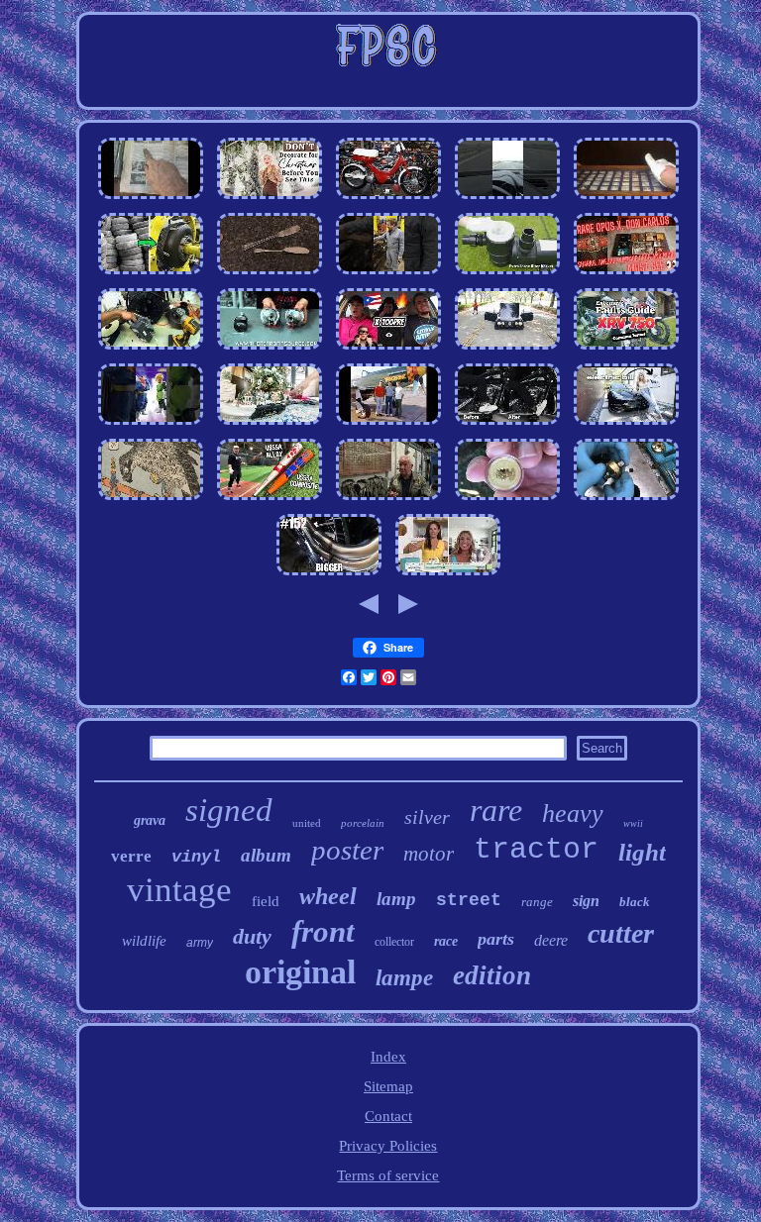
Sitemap (388, 1086)
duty (252, 936)
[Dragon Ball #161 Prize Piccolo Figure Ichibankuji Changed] (150, 425)
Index (388, 1057)
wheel (328, 896)
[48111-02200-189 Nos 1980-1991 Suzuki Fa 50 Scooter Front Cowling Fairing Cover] (388, 199)
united (306, 823)
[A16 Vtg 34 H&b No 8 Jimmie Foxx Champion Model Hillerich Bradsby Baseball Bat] (269, 500)
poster (347, 850)
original (300, 972)
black (634, 901)
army (199, 943)
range (537, 901)
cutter (621, 933)
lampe (404, 978)
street (468, 900)
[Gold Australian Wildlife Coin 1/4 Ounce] (507, 500)
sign (586, 900)
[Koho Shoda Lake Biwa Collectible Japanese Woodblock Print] (150, 500)
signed (228, 810)
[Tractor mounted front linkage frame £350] (626, 425)
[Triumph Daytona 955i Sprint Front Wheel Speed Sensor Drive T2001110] (150, 199)
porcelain (362, 823)
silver (427, 817)
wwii (633, 823)
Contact (388, 1116)
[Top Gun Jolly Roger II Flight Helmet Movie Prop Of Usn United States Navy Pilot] (388, 500)
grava (149, 820)
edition (492, 975)
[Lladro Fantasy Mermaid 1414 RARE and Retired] (447, 575)
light (642, 852)
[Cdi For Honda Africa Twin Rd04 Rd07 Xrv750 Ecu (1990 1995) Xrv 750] (626, 349)
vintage (179, 889)
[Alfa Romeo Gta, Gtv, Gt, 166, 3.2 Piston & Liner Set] (507, 349)
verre (131, 856)
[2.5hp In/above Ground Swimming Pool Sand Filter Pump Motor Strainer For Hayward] (507, 274)
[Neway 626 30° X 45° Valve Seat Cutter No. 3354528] (626, 500)
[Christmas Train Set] (269, 425)
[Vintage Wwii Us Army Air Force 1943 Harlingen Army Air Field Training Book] (388, 425)
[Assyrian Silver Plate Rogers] (269, 274)
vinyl (196, 857)
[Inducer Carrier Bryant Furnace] (150, 349)
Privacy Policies (388, 1146)
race (446, 941)
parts (496, 939)
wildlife (144, 941)
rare (496, 810)
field (265, 901)
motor (428, 854)
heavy (572, 813)
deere (551, 940)
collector (394, 942)
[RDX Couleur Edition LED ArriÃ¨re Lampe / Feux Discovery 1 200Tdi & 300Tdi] (269, 349)
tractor (536, 849)
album (266, 855)
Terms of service (388, 1175)
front (323, 931)
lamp (396, 898)
